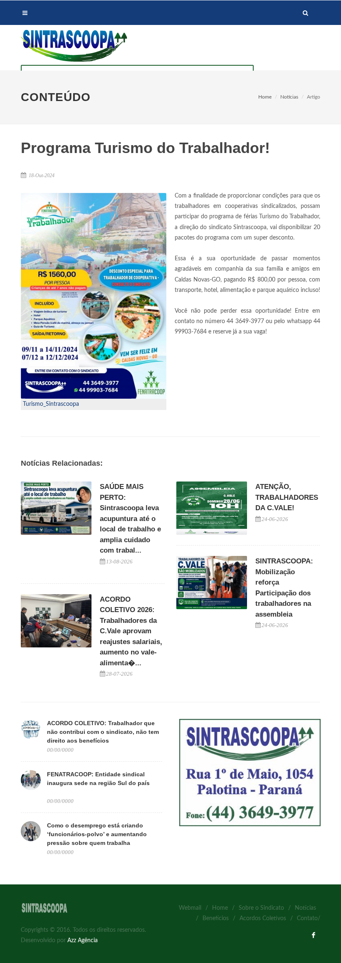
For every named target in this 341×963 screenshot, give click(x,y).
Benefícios (216, 918)
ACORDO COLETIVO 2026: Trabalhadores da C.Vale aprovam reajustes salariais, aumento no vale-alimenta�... (131, 631)
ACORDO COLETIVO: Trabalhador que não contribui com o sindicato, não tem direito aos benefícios (103, 732)
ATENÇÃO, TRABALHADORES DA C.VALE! (286, 497)
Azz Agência (82, 940)
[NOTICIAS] (250, 772)
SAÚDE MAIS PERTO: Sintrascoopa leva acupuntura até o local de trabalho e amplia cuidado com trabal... (130, 518)
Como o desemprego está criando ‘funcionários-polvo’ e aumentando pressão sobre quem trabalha (97, 834)
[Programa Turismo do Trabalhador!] (93, 296)
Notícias (289, 96)
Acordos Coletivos (263, 918)
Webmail (190, 908)
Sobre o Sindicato (261, 908)
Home (265, 96)
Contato (307, 918)
